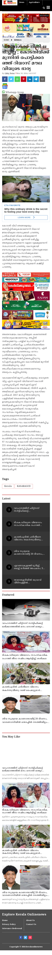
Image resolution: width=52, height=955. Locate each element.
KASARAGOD (24, 486)
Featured (8, 595)
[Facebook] (21, 938)
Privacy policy (9, 924)
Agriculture (34, 2)
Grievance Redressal (12, 929)
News (21, 2)
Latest (6, 499)
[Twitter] (26, 938)
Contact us (31, 924)
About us (30, 920)
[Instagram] (30, 938)
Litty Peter (10, 73)
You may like (11, 737)
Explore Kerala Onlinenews (24, 914)
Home (6, 40)
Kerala (17, 40)
